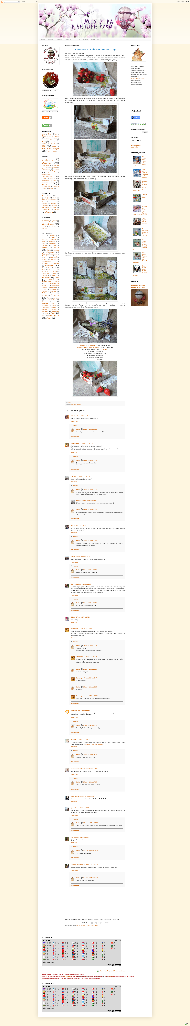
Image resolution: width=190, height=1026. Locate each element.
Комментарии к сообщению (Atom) (87, 926)
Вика (49, 134)
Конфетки (48, 138)
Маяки (54, 273)
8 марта (54, 220)
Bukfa (78, 429)
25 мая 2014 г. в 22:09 (84, 584)
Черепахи (68, 39)
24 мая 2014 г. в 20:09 (90, 489)
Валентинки (52, 243)
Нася (44, 142)
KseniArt (73, 476)
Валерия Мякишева (77, 864)
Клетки (46, 257)
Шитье (51, 188)
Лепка (56, 165)
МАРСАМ (74, 584)
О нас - (133, 78)
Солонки (54, 305)
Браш (43, 241)
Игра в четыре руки (50, 136)
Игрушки (45, 254)
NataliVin (73, 416)
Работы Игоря (50, 148)
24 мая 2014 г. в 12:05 (86, 443)
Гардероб (45, 245)
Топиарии (45, 311)
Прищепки (53, 203)
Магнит (45, 271)
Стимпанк (45, 182)
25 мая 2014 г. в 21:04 (83, 556)
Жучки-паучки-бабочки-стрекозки (88, 347)
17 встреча (104, 349)
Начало (51, 142)
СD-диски (45, 207)
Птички (55, 295)
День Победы (48, 222)
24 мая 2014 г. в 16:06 (90, 460)
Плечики (44, 291)
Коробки (49, 266)
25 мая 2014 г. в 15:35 (90, 540)
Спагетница (45, 307)
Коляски (53, 259)
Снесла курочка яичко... (144, 196)
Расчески (56, 298)
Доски (56, 247)
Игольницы (50, 252)
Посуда (44, 295)
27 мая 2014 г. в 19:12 (83, 617)
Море (57, 278)
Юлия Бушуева (76, 796)
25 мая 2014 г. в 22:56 (90, 603)
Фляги (46, 313)
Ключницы (53, 258)
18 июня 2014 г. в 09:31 (88, 796)
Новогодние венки (50, 282)
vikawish (73, 739)
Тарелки (45, 309)
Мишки (54, 275)
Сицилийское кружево (49, 180)
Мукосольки (46, 169)
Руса (72, 808)
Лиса (55, 138)
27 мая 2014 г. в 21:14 (83, 710)
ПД (43, 146)
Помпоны (44, 203)
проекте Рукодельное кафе (94, 744)
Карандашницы (47, 256)
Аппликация (45, 237)
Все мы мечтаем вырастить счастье (145, 232)
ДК (56, 134)
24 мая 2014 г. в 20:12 (90, 509)
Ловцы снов (52, 269)
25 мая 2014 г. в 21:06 (90, 570)
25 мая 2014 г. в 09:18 (80, 525)
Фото (45, 184)
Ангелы (59, 39)
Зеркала (56, 250)
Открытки (55, 171)
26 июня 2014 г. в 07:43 (91, 864)
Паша (54, 146)
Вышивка (45, 161)
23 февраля (45, 220)
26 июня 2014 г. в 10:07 (90, 878)
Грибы (54, 245)
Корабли (45, 263)
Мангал (55, 271)
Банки (53, 238)
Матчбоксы (45, 273)
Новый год (48, 224)
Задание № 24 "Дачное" (88, 345)
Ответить (74, 421)
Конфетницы (46, 261)
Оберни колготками (49, 200)
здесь (142, 78)
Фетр (56, 210)
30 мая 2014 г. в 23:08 (90, 687)
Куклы (44, 267)
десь (137, 78)
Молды (55, 198)
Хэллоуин (45, 228)
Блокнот (53, 239)
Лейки (55, 267)
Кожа (57, 196)
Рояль (46, 300)
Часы (53, 313)
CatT (72, 837)
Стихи (78, 39)
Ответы (75, 425)
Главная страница (47, 39)
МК (50, 140)
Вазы (44, 243)
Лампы (49, 267)
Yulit (72, 525)
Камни (51, 196)
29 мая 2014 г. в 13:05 (90, 669)
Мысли (55, 140)
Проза (85, 39)
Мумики (51, 280)
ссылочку (67, 976)
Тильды (54, 309)
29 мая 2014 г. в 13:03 (90, 656)
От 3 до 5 (53, 143)
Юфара (73, 617)
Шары (43, 315)
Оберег (44, 289)
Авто (43, 235)
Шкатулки (53, 315)
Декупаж (73, 404)
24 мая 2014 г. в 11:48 (83, 416)
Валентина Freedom (77, 769)
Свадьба (53, 226)
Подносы (53, 291)
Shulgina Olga (75, 443)
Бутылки (52, 241)
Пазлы (44, 201)
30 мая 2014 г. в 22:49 (90, 678)
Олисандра (74, 629)
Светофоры (45, 301)
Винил (44, 196)
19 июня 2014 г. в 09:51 (81, 808)
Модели (46, 277)
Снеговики (45, 305)
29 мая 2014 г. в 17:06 (90, 782)
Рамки (49, 298)
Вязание (54, 160)
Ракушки (54, 205)
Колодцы (44, 259)
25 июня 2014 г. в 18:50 (81, 837)
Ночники (53, 287)
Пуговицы (45, 205)
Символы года (48, 304)
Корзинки (56, 263)
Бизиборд (45, 239)
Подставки (45, 293)
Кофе (47, 198)
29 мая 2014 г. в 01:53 (83, 739)
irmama (73, 556)
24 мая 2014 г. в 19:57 (83, 476)
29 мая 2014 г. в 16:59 (91, 769)
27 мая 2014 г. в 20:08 (85, 629)
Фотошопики (46, 186)
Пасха (44, 226)
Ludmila (73, 710)
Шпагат (49, 212)
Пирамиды (53, 289)
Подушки (54, 293)
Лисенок (44, 140)
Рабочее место (52, 151)
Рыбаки (53, 300)
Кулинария (45, 165)
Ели (48, 250)
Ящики (78, 404)
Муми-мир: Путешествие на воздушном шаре (145, 173)
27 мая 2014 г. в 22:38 (90, 725)
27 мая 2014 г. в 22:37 (90, 645)
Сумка (54, 307)
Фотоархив (95, 39)
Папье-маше (51, 172)
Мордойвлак (53, 167)
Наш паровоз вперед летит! (144, 221)
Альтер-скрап (46, 159)
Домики (45, 247)
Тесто (45, 209)
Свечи (54, 207)
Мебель (44, 275)
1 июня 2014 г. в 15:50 (91, 696)
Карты (57, 256)
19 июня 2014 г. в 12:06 (90, 823)
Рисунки (52, 178)
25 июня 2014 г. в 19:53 (90, 850)
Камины (54, 254)
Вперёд (106, 922)
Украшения (55, 311)
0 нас (43, 134)
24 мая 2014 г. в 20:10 (89, 500)
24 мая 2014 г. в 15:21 (90, 429)
